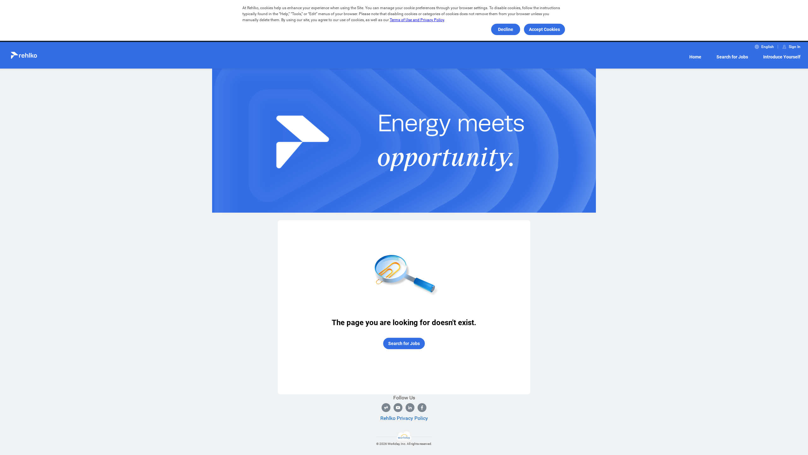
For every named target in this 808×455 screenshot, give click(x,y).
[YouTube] (398, 407)
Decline (505, 29)
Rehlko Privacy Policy (404, 418)
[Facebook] (422, 407)
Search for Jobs (732, 56)
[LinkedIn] (410, 407)
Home (695, 56)
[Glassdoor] (386, 407)
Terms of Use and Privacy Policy (417, 20)
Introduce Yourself (781, 56)
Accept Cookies (544, 29)
